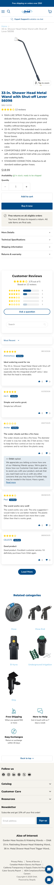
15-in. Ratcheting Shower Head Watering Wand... (27, 844)
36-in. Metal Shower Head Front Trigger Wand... (27, 848)
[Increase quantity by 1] (26, 186)
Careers (27, 873)
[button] (8, 109)
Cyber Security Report (11, 870)
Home (4, 26)
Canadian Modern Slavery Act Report (25, 864)
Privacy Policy (17, 861)
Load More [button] (27, 571)
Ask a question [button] (27, 311)
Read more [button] (11, 482)
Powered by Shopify (27, 879)
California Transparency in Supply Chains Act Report (25, 867)
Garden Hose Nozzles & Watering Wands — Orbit (27, 840)
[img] (10, 351)
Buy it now (27, 206)
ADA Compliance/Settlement (36, 870)
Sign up (43, 820)
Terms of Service (33, 861)
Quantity (5, 180)
